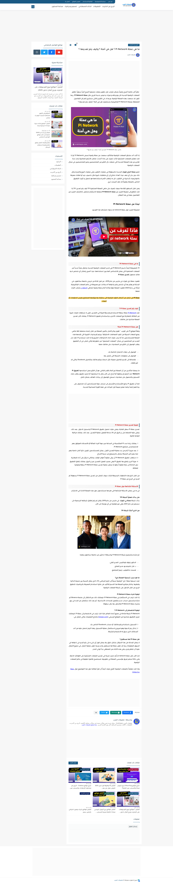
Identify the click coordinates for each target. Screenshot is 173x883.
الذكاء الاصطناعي (85, 7)
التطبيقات (97, 7)
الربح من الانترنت (108, 7)
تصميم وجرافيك (71, 7)
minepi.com (103, 617)
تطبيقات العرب (118, 880)
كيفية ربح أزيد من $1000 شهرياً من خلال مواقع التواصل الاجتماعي (43, 135)
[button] (127, 712)
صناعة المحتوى (57, 7)
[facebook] (51, 52)
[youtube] (59, 52)
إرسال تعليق (133, 826)
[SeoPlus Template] (139, 880)
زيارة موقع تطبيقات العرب (89, 725)
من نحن (110, 1)
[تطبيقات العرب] (129, 5)
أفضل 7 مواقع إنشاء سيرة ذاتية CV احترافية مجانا (42, 125)
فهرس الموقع (76, 1)
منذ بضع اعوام (45, 130)
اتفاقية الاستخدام (87, 1)
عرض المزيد (73, 763)
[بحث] (32, 6)
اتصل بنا (67, 1)
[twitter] (44, 52)
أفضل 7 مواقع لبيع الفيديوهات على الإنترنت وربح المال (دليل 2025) (48, 88)
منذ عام (136, 783)
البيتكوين (84, 288)
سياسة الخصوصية (100, 1)
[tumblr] (36, 52)
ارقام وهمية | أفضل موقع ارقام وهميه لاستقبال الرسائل (42, 145)
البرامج (58, 161)
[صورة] (56, 114)
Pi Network (132, 313)
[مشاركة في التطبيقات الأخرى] (96, 712)
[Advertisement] (86, 26)
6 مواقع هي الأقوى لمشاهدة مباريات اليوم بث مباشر (42, 116)
